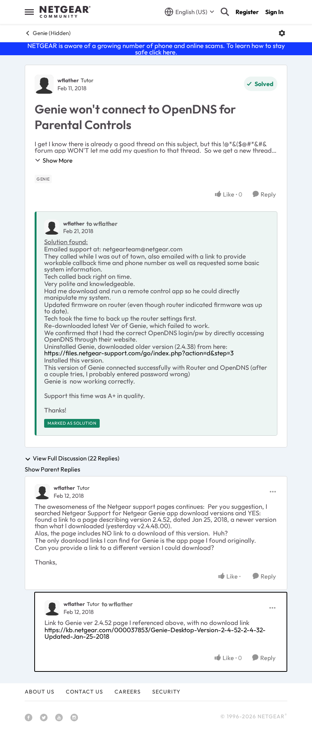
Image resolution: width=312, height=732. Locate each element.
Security (166, 691)
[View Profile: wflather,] (51, 227)
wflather (68, 80)
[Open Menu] (282, 33)
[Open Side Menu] (29, 12)
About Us (39, 691)
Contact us (84, 691)
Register (247, 12)
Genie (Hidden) (52, 33)
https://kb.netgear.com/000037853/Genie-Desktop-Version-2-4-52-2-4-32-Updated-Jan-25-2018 (155, 633)
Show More (58, 160)
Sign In (274, 12)
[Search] (224, 11)
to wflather (102, 224)
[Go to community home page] (65, 12)
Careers (128, 691)
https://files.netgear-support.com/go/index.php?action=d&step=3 (139, 353)
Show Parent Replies (52, 469)
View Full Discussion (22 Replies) (76, 458)
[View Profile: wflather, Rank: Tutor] (44, 84)
